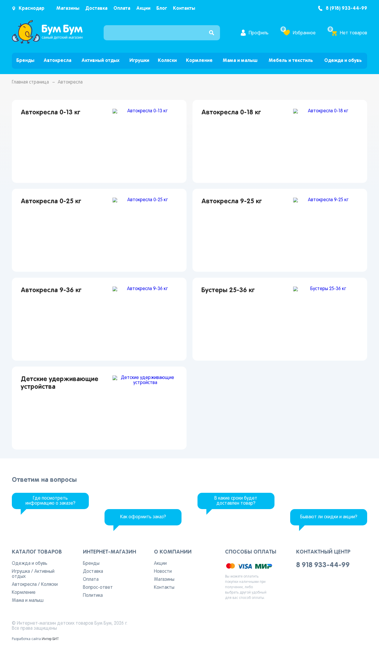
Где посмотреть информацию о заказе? (50, 501)
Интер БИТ (50, 639)
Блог (161, 8)
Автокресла (57, 60)
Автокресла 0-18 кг (231, 112)
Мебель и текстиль (291, 60)
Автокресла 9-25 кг (231, 201)
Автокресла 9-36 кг (51, 290)
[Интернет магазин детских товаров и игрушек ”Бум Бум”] (47, 43)
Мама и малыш (240, 60)
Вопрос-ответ (98, 588)
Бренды (25, 60)
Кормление (199, 60)
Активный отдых (100, 60)
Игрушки (139, 60)
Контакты (184, 8)
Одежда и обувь (343, 60)
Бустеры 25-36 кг (228, 290)
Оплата (121, 8)
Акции (143, 8)
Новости (163, 572)
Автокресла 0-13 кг (50, 112)
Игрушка (21, 572)
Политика (93, 596)
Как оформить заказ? (143, 517)
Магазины (67, 8)
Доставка (96, 8)
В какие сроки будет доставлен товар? (235, 501)
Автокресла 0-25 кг (51, 201)
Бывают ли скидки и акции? (328, 517)
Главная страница (30, 82)
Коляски (167, 60)
